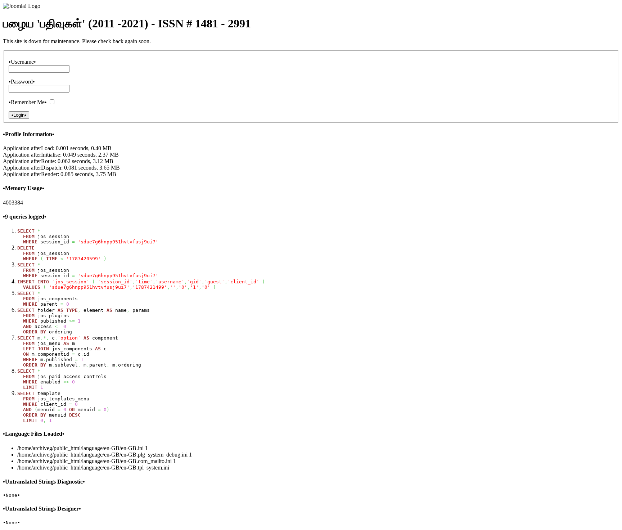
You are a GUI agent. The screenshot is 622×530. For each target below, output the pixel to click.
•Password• (22, 81)
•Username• (22, 62)
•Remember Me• (28, 102)
